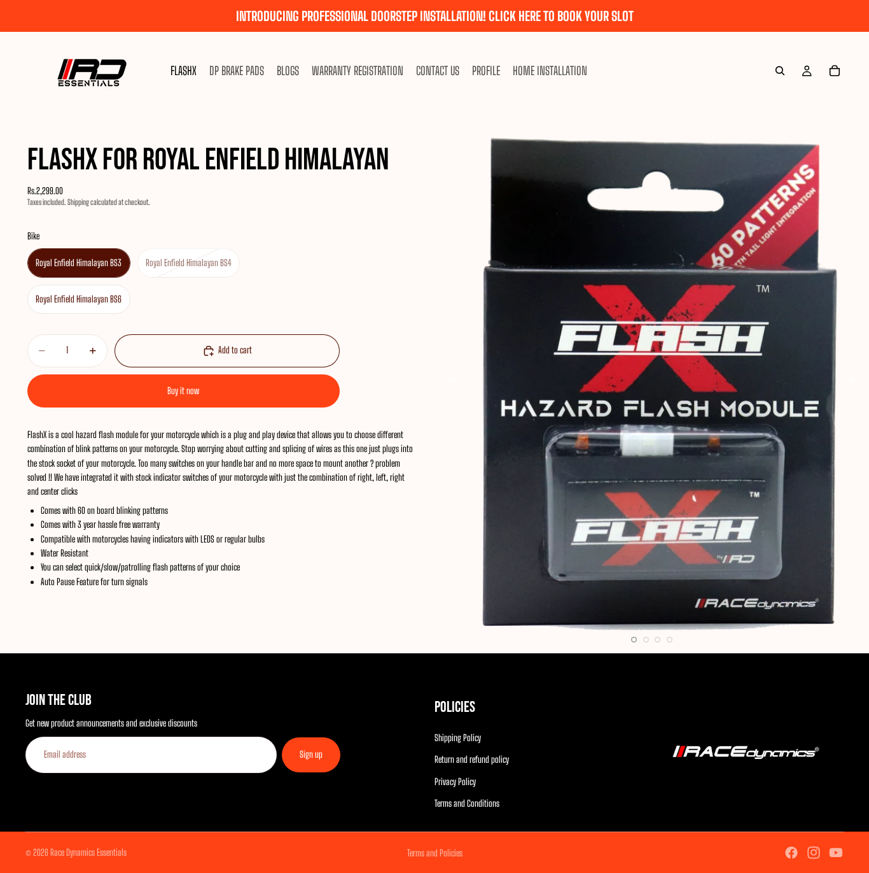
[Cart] (835, 71)
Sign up (311, 754)
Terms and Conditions (466, 803)
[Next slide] (855, 381)
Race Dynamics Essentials (88, 852)
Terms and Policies (434, 853)
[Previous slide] (448, 381)
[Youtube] (836, 852)
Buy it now (183, 390)
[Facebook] (791, 852)
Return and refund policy (471, 760)
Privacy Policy (455, 781)
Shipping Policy (457, 737)
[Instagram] (813, 852)
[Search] (780, 71)
